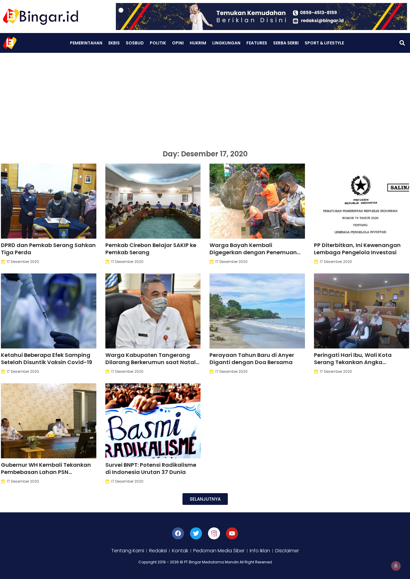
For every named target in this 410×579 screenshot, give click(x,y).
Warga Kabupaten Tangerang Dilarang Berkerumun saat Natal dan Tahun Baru (150, 362)
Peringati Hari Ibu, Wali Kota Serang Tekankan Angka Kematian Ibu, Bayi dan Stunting (359, 362)
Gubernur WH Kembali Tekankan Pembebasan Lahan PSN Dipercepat (46, 472)
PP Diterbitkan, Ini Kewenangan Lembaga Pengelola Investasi (357, 248)
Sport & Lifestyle (324, 43)
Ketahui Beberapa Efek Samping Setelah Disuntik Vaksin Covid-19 (46, 358)
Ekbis (114, 43)
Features (256, 43)
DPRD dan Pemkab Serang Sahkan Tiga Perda (48, 248)
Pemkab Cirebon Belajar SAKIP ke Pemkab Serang (150, 248)
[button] (402, 43)
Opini (178, 43)
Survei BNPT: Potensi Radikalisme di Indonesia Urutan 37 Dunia (150, 468)
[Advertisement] (205, 98)
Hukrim (198, 43)
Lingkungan (226, 43)
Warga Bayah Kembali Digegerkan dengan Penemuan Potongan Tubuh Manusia (253, 252)
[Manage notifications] (396, 566)
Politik (158, 43)
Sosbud (135, 43)
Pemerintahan (86, 43)
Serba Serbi (286, 43)
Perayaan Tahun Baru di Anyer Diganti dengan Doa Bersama (252, 358)
